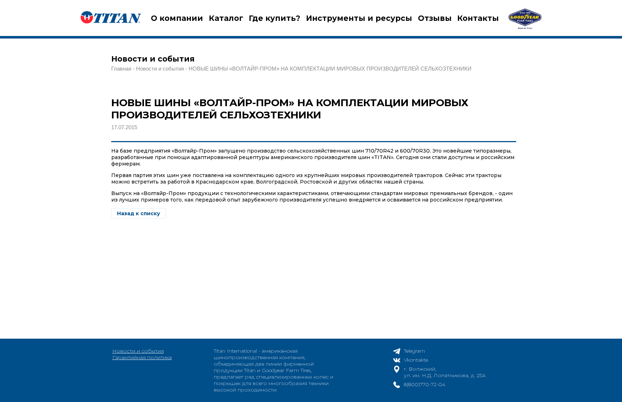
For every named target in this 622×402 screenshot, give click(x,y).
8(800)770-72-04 (424, 384)
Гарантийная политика (142, 357)
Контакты (478, 18)
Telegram (414, 351)
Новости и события (138, 351)
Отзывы (435, 18)
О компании (177, 18)
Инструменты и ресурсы (359, 18)
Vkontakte (416, 360)
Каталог (226, 18)
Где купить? (274, 18)
